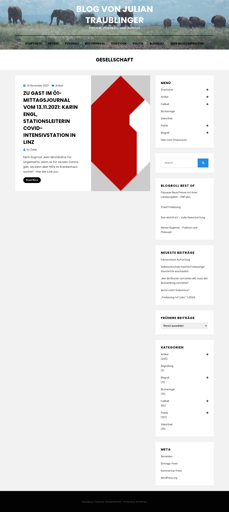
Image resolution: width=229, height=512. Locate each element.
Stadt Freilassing (171, 207)
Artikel (53, 43)
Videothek (119, 43)
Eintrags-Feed (169, 463)
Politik (138, 43)
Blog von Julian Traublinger (114, 14)
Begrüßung (167, 366)
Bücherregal (95, 43)
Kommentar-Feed (171, 470)
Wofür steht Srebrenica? (175, 290)
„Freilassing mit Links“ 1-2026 (178, 297)
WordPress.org (169, 477)
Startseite (33, 43)
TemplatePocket (113, 502)
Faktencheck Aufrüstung (175, 259)
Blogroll (157, 43)
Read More (32, 180)
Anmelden (166, 456)
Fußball (72, 43)
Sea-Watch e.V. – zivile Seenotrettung (183, 217)
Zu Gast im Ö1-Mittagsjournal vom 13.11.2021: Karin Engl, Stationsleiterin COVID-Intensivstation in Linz (50, 118)
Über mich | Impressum (187, 43)
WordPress (141, 502)
